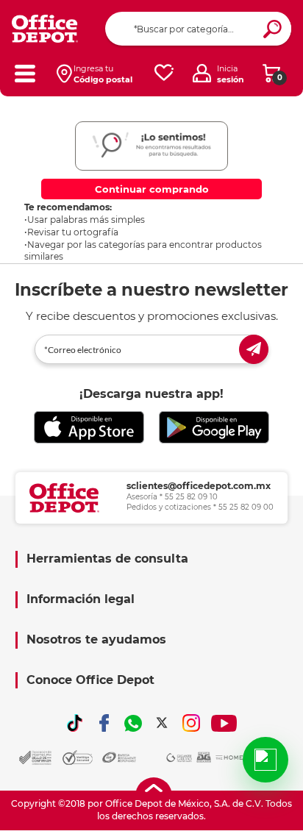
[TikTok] (75, 723)
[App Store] (89, 427)
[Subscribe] (253, 349)
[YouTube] (224, 723)
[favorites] (164, 73)
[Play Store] (214, 427)
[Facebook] (104, 723)
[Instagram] (191, 723)
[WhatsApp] (133, 723)
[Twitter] (162, 723)
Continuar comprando (152, 189)
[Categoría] (25, 73)
